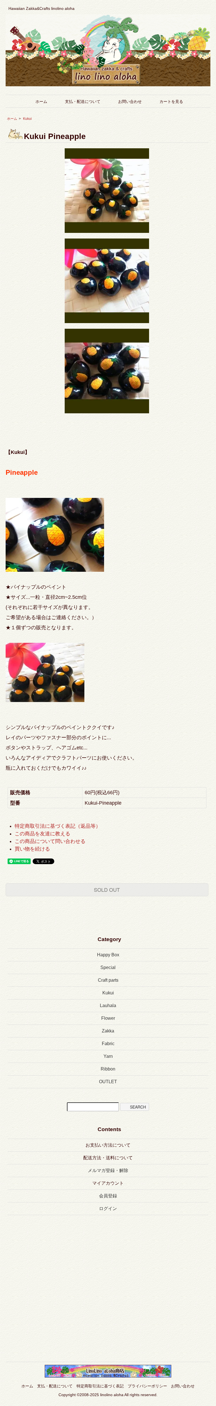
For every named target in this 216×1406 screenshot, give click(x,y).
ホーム (41, 101)
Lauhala (108, 1005)
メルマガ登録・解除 (108, 1170)
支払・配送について (82, 101)
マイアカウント (108, 1183)
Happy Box (108, 954)
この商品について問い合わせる (50, 841)
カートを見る (171, 101)
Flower (108, 1018)
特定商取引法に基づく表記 (100, 1386)
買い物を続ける (32, 849)
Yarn (108, 1056)
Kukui (27, 119)
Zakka (108, 1030)
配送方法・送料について (108, 1157)
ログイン (108, 1208)
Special (108, 967)
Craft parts (108, 980)
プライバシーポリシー (147, 1386)
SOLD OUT (107, 889)
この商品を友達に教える (42, 833)
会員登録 (108, 1195)
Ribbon (108, 1069)
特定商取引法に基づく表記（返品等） (58, 826)
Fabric (108, 1043)
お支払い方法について (108, 1145)
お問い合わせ (130, 101)
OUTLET (108, 1081)
